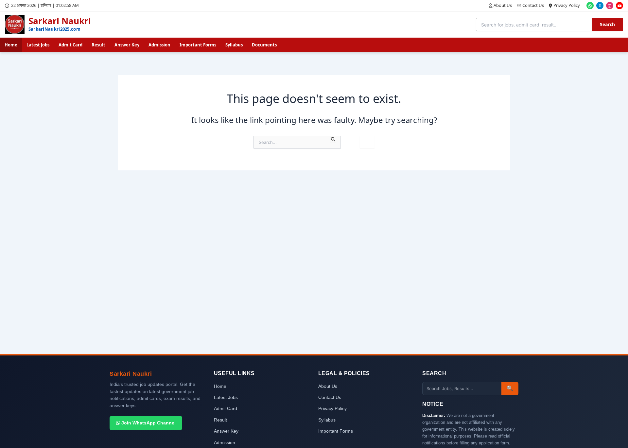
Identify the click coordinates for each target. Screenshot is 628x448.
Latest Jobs (37, 45)
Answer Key (126, 45)
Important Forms (198, 45)
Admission (159, 45)
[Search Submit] (333, 139)
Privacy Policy (566, 5)
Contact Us (533, 5)
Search (607, 24)
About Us (503, 5)
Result (98, 45)
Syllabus (234, 45)
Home (11, 45)
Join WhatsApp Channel (148, 422)
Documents (264, 45)
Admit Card (70, 45)
